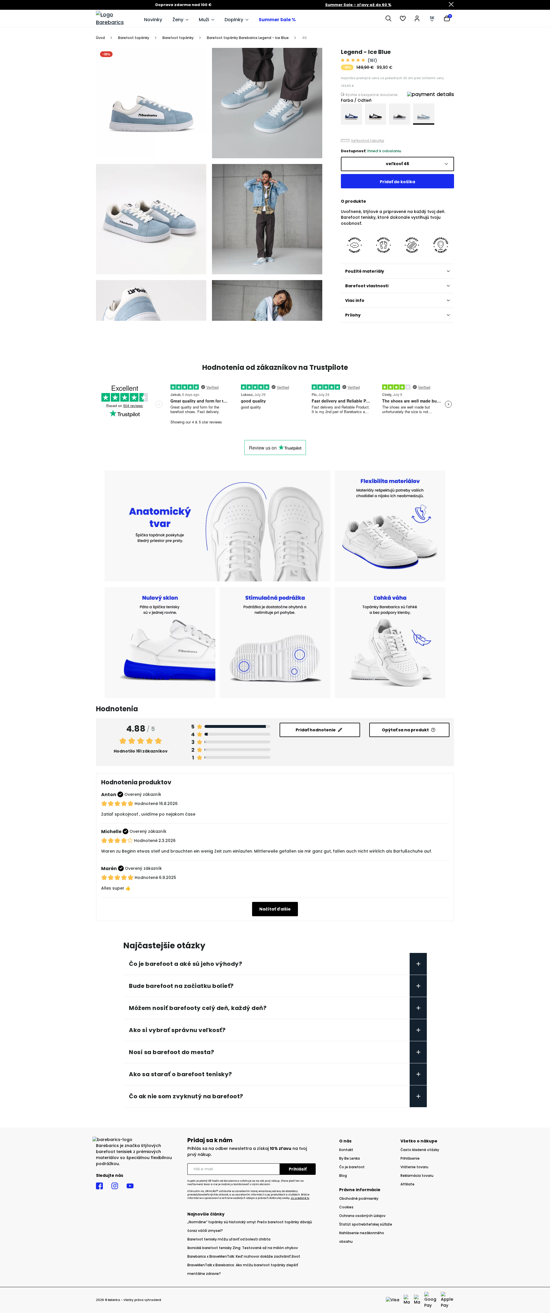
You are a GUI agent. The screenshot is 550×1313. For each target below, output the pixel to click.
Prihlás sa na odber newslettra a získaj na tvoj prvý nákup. (247, 1151)
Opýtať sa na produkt (405, 730)
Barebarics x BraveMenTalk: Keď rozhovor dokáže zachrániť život (243, 1256)
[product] (351, 114)
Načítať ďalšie (275, 909)
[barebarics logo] (117, 18)
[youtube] (130, 1186)
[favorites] (403, 18)
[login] (417, 18)
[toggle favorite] (315, 55)
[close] (451, 5)
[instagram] (114, 1186)
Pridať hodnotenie (316, 730)
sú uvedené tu (300, 1198)
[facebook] (99, 1186)
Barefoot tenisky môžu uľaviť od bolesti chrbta (228, 1239)
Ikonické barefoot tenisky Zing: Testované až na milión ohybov (242, 1247)
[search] (388, 18)
